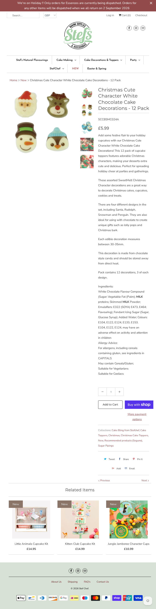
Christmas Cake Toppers (134, 435)
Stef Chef (83, 588)
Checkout (141, 15)
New (100, 440)
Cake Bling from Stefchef (125, 430)
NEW (75, 68)
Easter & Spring (96, 68)
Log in (110, 15)
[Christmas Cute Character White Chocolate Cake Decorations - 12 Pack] (42, 122)
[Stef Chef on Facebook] (129, 28)
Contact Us (103, 582)
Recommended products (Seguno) (123, 440)
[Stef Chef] (78, 37)
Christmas (114, 435)
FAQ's (87, 582)
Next (145, 480)
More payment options (137, 416)
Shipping (73, 582)
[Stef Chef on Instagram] (136, 28)
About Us (56, 582)
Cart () (126, 15)
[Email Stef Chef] (142, 28)
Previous (105, 480)
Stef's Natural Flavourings (32, 60)
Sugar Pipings (106, 445)
